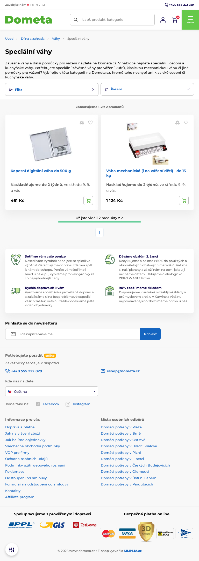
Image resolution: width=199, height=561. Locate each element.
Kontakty (12, 491)
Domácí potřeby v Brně (121, 433)
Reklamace (14, 471)
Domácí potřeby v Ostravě (123, 440)
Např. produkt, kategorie (102, 19)
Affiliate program (19, 497)
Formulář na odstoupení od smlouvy (36, 484)
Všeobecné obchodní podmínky (32, 446)
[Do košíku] (88, 200)
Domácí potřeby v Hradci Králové (129, 446)
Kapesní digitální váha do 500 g (41, 170)
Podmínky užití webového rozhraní (35, 465)
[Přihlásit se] (163, 19)
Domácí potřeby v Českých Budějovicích (135, 465)
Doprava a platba (20, 427)
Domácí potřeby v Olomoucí (125, 471)
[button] (190, 20)
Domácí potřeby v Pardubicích (127, 484)
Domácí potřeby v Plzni (121, 452)
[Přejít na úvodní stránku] (28, 20)
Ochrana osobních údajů (26, 459)
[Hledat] (76, 19)
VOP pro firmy (17, 452)
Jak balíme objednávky (25, 440)
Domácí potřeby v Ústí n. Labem (129, 478)
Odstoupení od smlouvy (26, 478)
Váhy (56, 38)
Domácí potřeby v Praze (121, 427)
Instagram (81, 404)
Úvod (9, 38)
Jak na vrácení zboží (22, 433)
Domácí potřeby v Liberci (122, 459)
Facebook (51, 404)
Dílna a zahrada (33, 38)
